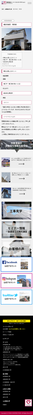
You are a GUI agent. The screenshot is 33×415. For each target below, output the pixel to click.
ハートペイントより (9, 66)
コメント (5, 64)
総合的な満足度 (7, 62)
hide (15, 54)
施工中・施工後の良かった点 (11, 59)
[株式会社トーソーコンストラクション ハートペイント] (16, 2)
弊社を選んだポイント (9, 57)
